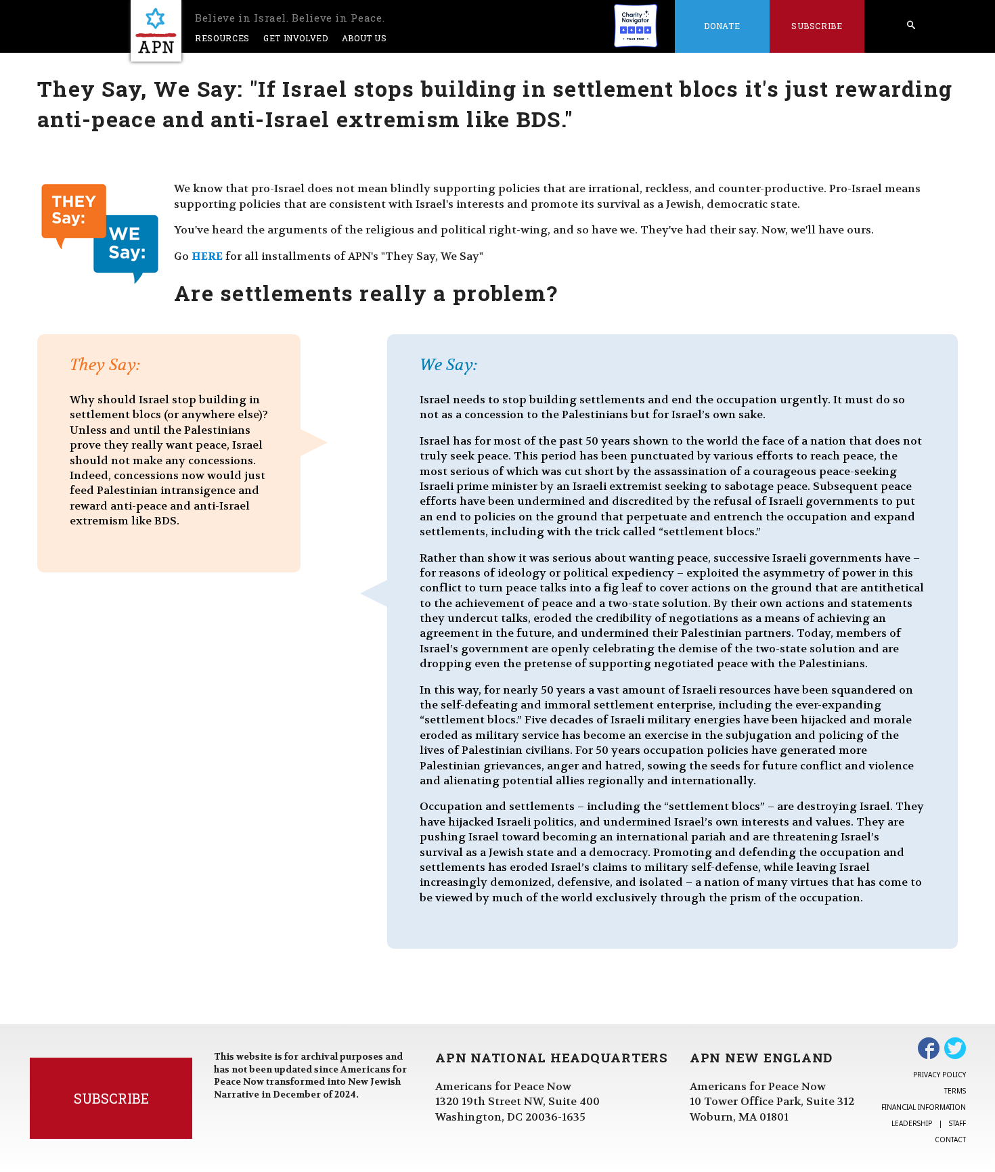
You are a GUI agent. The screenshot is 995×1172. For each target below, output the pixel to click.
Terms (955, 1091)
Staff (957, 1123)
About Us (364, 37)
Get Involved (295, 37)
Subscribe (817, 25)
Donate (722, 25)
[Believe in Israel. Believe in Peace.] (156, 31)
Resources (222, 37)
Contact (950, 1139)
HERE (207, 256)
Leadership (911, 1123)
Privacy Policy (939, 1074)
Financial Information (923, 1107)
